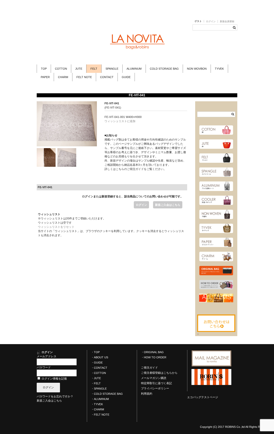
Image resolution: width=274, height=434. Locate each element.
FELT (93, 68)
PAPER (45, 77)
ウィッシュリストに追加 (120, 121)
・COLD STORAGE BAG (107, 393)
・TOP (95, 352)
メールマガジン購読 (153, 378)
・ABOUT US (99, 357)
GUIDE (126, 77)
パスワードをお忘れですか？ (55, 396)
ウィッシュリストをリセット (56, 226)
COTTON (61, 68)
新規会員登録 (227, 21)
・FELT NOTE (100, 414)
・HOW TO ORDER (153, 357)
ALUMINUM (134, 68)
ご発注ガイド (149, 367)
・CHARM (97, 409)
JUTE (78, 68)
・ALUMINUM (100, 399)
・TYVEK (97, 404)
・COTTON (98, 373)
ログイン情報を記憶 (54, 378)
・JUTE (96, 378)
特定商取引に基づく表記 (156, 383)
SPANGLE (112, 68)
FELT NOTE (84, 77)
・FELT (96, 383)
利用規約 (146, 393)
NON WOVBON (197, 68)
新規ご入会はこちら (167, 204)
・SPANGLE (99, 388)
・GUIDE (97, 362)
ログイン (211, 21)
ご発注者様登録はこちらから (159, 372)
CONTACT (107, 77)
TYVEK (219, 68)
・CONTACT (99, 367)
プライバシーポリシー (155, 388)
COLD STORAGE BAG (164, 68)
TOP (44, 68)
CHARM (63, 77)
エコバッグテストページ (202, 397)
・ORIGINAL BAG (152, 352)
